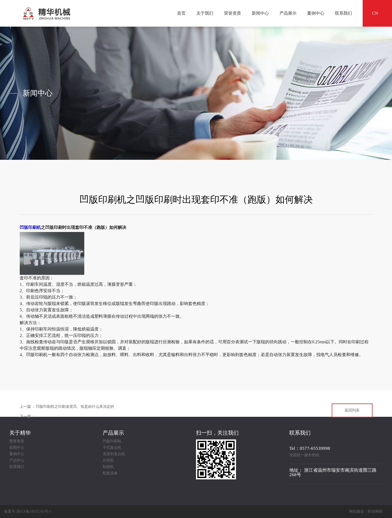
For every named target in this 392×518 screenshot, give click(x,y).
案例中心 (315, 13)
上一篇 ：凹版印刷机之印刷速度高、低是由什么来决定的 (67, 407)
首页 (181, 13)
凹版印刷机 (30, 227)
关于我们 (204, 13)
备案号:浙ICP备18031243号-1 (27, 511)
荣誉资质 (232, 13)
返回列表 (352, 410)
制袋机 (108, 467)
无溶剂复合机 (114, 454)
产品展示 (288, 13)
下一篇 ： (28, 416)
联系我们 (343, 13)
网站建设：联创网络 (366, 511)
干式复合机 (112, 448)
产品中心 (16, 460)
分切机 (108, 460)
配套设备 (110, 473)
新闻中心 (260, 13)
